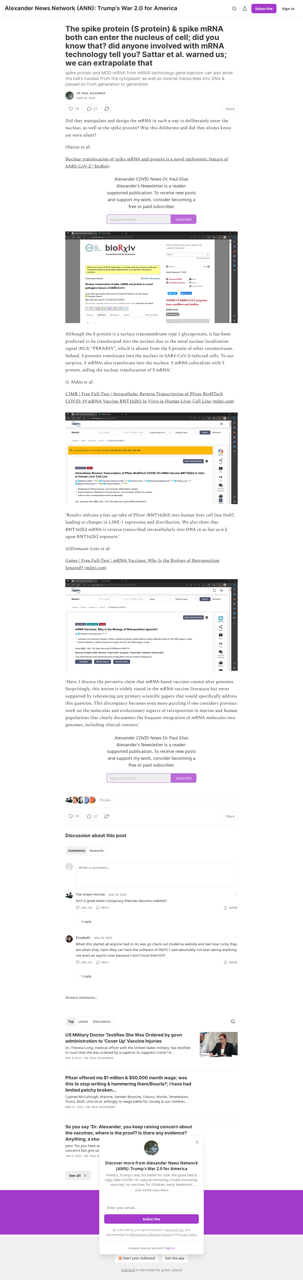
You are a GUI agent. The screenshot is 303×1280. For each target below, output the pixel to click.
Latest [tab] (83, 1021)
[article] (151, 1049)
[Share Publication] (245, 8)
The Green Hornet (90, 894)
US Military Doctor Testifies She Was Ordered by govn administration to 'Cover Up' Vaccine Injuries (123, 1038)
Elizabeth (83, 937)
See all (75, 1175)
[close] (197, 1142)
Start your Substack (139, 1258)
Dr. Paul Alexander (91, 93)
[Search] (234, 8)
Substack (128, 1270)
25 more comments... (81, 998)
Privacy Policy (187, 1234)
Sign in (288, 8)
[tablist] (85, 850)
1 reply (86, 922)
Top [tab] (71, 1021)
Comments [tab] (76, 851)
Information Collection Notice (150, 1234)
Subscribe (264, 8)
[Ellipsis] (235, 894)
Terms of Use (174, 1230)
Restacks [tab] (96, 851)
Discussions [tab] (102, 1021)
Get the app (174, 1258)
